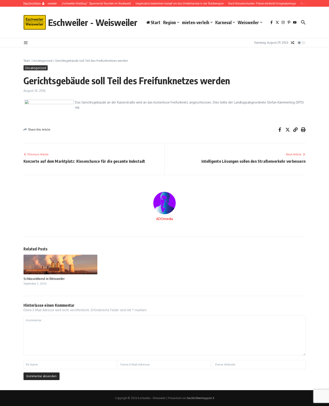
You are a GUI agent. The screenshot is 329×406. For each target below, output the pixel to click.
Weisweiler (248, 22)
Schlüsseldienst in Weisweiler (44, 279)
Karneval (223, 22)
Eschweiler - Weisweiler (92, 22)
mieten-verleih (195, 22)
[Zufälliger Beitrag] (292, 42)
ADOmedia (164, 219)
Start (27, 60)
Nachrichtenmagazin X (200, 398)
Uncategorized (42, 60)
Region (169, 22)
